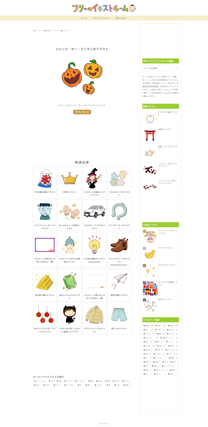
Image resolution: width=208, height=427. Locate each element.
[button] (176, 68)
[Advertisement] (82, 39)
